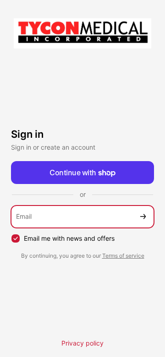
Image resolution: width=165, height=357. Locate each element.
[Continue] (143, 217)
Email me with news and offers (69, 238)
